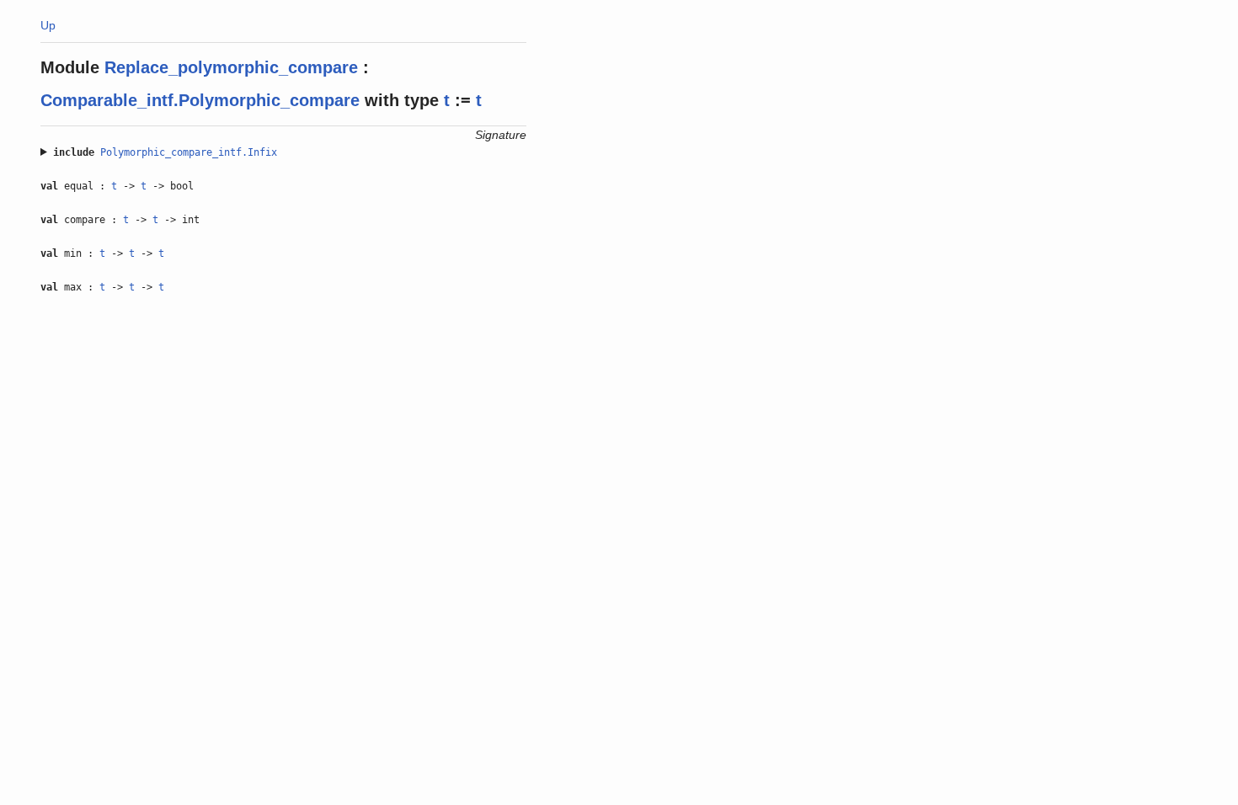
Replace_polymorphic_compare (231, 67)
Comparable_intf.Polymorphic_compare (200, 100)
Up (48, 25)
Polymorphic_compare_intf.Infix (188, 152)
